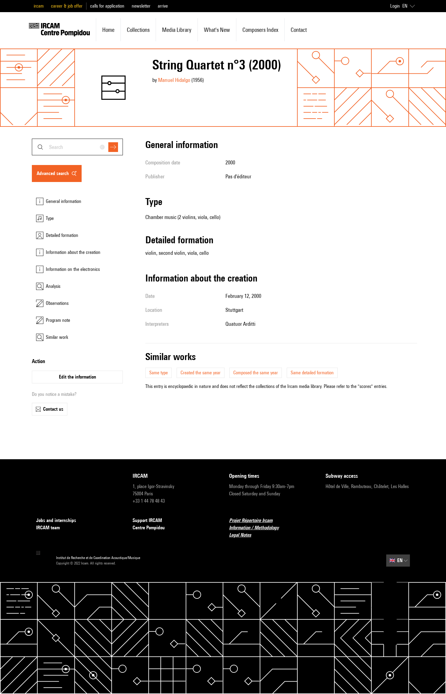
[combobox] (77, 147)
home (108, 29)
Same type (158, 373)
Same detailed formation (312, 373)
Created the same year (201, 373)
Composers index (260, 29)
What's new (217, 29)
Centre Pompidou (149, 528)
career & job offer (67, 6)
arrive (163, 6)
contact (299, 29)
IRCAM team (48, 528)
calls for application (107, 6)
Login (395, 6)
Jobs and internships (56, 520)
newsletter (141, 6)
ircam (39, 6)
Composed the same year (255, 373)
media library (176, 29)
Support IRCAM (147, 520)
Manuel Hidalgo (174, 80)
